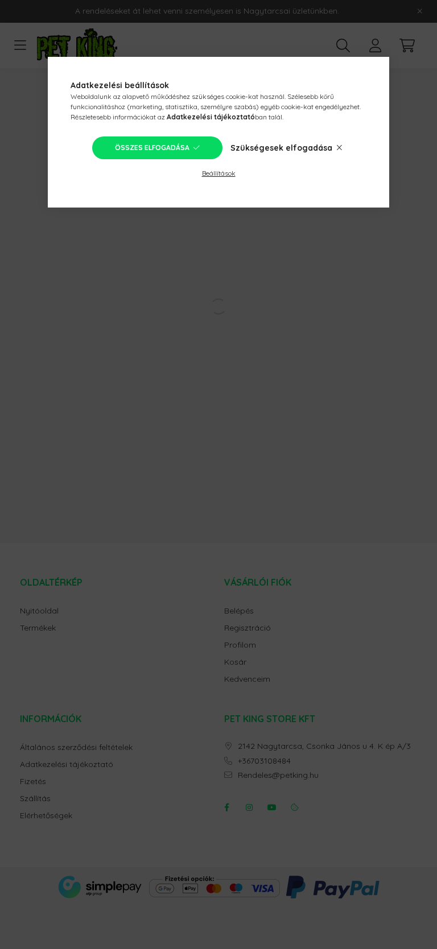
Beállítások (219, 173)
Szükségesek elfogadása (281, 148)
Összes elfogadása (152, 147)
